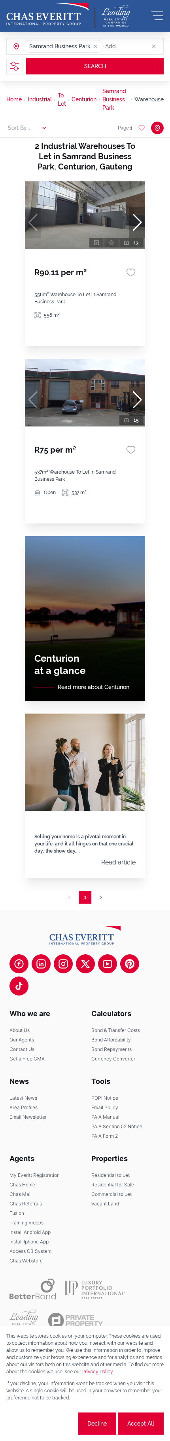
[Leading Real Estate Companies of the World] (116, 16)
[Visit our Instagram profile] (63, 963)
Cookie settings (47, 1423)
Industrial (40, 99)
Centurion (84, 99)
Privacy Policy (97, 1371)
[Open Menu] (157, 16)
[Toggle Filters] (14, 66)
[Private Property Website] (75, 1321)
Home (14, 99)
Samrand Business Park (114, 99)
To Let (62, 99)
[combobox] (135, 46)
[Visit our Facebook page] (18, 963)
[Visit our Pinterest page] (129, 963)
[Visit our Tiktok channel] (18, 986)
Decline (97, 1423)
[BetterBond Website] (32, 1289)
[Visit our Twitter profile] (85, 963)
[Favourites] (131, 272)
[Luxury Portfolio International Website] (95, 1289)
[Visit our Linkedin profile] (41, 963)
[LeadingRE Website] (23, 1321)
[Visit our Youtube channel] (107, 963)
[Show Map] (157, 128)
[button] (95, 46)
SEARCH (95, 66)
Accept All (140, 1423)
